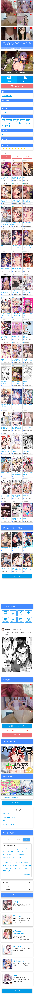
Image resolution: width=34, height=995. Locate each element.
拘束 (3, 125)
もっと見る (17, 576)
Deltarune (28, 865)
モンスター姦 (26, 123)
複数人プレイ (10, 123)
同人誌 (3, 48)
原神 (23, 865)
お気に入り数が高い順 (17, 824)
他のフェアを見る (17, 803)
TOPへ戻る (17, 991)
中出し (7, 125)
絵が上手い (21, 854)
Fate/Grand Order (14, 48)
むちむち (22, 120)
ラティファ (6, 849)
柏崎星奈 (26, 862)
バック (17, 123)
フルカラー (9, 120)
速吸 (9, 871)
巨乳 (18, 120)
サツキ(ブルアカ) (7, 862)
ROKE (4, 871)
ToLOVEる (13, 851)
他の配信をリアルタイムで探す (17, 726)
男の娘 (9, 865)
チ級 (10, 868)
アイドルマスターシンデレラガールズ (20, 849)
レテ (16, 854)
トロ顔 (28, 120)
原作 (7, 48)
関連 (6, 157)
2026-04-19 (5, 134)
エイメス (19, 860)
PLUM (4, 865)
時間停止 (16, 862)
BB (20, 48)
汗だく (4, 123)
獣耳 (14, 120)
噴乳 (21, 123)
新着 (27, 157)
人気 (17, 157)
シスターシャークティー (9, 860)
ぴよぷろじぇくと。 (8, 854)
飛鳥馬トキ (6, 851)
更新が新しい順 (17, 814)
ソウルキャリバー (11, 857)
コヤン (27, 854)
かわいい (12, 125)
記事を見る (17, 735)
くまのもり (20, 851)
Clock (20, 862)
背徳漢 (19, 857)
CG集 (3, 120)
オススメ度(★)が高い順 (17, 817)
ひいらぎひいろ (16, 865)
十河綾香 (5, 868)
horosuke (4, 112)
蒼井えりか (24, 868)
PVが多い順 (17, 821)
